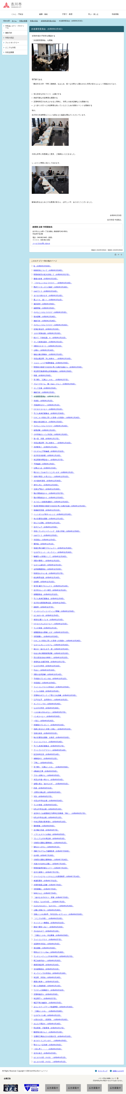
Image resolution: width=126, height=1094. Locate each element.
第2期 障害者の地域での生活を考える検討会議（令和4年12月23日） (60, 506)
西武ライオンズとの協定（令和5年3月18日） (51, 287)
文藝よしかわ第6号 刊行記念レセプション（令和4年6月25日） (58, 914)
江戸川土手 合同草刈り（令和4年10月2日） (51, 700)
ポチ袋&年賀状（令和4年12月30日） (48, 481)
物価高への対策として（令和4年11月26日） (51, 556)
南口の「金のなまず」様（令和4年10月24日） (52, 649)
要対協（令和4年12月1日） (44, 544)
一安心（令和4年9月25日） (44, 721)
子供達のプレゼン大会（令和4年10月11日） (51, 679)
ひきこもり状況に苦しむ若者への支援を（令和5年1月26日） (57, 418)
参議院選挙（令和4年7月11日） (46, 881)
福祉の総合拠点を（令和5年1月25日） (48, 422)
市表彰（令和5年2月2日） (44, 401)
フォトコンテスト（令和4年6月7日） (48, 939)
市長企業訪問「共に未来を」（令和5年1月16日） (53, 443)
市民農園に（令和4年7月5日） (45, 889)
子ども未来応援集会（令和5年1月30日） (49, 413)
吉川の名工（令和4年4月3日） (45, 1053)
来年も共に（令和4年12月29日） (46, 485)
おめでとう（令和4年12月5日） (46, 535)
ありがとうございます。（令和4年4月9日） (51, 1041)
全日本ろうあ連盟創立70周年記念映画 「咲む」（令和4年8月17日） (60, 813)
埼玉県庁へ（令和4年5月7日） (45, 998)
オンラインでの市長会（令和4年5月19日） (50, 973)
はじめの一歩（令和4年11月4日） (47, 615)
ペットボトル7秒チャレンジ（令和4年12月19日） (53, 514)
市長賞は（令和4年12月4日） (45, 540)
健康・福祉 (43, 14)
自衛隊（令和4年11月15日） (44, 582)
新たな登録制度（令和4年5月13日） (48, 986)
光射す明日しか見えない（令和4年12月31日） (52, 476)
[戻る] (118, 254)
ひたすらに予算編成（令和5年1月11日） (49, 451)
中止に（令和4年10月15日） (45, 670)
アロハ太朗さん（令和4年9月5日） (47, 775)
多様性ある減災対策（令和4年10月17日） (50, 662)
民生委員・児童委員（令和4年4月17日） (49, 1028)
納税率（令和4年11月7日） (44, 607)
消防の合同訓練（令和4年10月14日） (48, 674)
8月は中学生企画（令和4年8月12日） (48, 817)
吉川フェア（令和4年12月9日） (46, 527)
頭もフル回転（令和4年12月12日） (47, 523)
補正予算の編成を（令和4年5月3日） (48, 1003)
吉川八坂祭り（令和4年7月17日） (47, 872)
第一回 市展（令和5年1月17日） (47, 439)
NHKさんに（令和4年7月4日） (45, 893)
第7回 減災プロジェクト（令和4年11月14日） (51, 586)
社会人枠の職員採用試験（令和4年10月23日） (52, 653)
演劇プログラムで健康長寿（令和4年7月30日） (52, 851)
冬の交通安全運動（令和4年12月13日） (49, 519)
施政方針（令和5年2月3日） (44, 392)
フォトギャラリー (12, 43)
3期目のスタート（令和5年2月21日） (48, 346)
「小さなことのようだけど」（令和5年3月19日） (53, 283)
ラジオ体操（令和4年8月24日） (46, 805)
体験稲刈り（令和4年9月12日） (46, 758)
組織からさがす (118, 1071)
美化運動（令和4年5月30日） (45, 948)
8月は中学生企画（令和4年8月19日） (48, 809)
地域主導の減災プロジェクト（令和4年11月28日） (53, 548)
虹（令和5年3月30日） (42, 266)
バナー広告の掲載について (107, 1078)
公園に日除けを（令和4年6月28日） (48, 910)
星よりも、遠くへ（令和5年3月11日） (48, 300)
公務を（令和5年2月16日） (44, 350)
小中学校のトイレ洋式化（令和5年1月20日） (51, 434)
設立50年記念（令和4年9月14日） (47, 754)
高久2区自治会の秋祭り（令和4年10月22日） (51, 657)
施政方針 (8, 33)
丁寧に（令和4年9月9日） (44, 763)
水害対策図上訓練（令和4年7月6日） (48, 885)
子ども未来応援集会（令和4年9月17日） (49, 746)
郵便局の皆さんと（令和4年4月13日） (48, 1032)
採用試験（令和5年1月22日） (45, 430)
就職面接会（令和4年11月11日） (46, 594)
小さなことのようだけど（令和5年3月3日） (51, 312)
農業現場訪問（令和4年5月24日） (47, 965)
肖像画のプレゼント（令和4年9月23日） (49, 725)
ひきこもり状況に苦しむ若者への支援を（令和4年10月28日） (58, 641)
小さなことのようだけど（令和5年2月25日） (51, 325)
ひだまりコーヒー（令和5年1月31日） (48, 409)
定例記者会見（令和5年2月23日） (47, 329)
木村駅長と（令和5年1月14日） (46, 447)
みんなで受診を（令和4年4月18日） (48, 1024)
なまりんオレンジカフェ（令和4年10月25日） (52, 645)
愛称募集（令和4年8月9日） (44, 826)
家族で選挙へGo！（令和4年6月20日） (49, 927)
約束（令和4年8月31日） (43, 788)
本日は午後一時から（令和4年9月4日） (49, 780)
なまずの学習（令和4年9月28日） (47, 708)
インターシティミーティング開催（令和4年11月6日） (54, 611)
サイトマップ (102, 1071)
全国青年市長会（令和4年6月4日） (47, 944)
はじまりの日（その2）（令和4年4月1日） (50, 1057)
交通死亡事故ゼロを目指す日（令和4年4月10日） (53, 1036)
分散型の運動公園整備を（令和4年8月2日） (51, 843)
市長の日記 (34, 21)
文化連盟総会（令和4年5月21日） (47, 969)
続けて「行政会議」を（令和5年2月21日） (50, 338)
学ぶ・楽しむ (93, 14)
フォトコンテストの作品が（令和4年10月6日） (52, 687)
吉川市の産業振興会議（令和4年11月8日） (50, 603)
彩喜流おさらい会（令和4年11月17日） (49, 573)
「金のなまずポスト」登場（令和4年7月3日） (51, 897)
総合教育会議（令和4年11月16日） (47, 577)
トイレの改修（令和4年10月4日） (47, 691)
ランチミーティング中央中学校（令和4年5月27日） (54, 956)
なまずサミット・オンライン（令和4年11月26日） (53, 552)
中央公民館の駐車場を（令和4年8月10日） (50, 822)
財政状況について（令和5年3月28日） (48, 270)
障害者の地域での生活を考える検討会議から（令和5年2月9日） (58, 367)
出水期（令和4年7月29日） (44, 855)
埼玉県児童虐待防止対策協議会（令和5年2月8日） (53, 371)
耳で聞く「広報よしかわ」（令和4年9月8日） (51, 767)
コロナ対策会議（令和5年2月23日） (48, 333)
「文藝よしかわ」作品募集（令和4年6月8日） (51, 935)
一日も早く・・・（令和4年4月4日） (48, 1049)
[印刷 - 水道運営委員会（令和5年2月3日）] (115, 254)
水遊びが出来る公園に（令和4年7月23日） (50, 864)
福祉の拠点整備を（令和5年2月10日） (48, 354)
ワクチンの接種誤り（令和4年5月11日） (49, 990)
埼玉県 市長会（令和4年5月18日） (48, 977)
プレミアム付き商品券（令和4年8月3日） (50, 838)
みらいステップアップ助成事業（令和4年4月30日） (54, 1007)
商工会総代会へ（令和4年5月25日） (48, 961)
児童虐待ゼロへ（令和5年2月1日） (47, 405)
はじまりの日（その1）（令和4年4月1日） (50, 1062)
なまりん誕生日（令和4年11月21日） (48, 565)
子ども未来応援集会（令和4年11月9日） (49, 599)
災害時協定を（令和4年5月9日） (46, 994)
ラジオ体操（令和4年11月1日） (46, 628)
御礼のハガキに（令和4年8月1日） (47, 847)
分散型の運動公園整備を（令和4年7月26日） (51, 860)
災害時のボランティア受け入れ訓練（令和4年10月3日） (55, 695)
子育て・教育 (67, 14)
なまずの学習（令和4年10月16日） (47, 666)
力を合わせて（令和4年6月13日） (47, 931)
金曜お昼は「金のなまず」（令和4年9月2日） (51, 784)
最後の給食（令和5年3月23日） (46, 279)
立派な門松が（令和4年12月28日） (47, 489)
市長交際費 (9, 52)
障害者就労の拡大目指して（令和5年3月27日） (52, 274)
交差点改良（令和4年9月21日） (46, 733)
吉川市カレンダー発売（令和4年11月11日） (50, 590)
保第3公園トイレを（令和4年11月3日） (49, 620)
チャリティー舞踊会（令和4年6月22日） (49, 923)
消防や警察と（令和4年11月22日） (47, 561)
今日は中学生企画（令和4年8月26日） (48, 801)
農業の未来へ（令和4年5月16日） (47, 982)
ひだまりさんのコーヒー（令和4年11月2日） (51, 624)
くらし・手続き (17, 14)
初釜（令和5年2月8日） (43, 375)
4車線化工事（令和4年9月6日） (46, 771)
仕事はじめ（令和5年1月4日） (45, 468)
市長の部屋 (23, 21)
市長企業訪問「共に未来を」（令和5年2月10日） (53, 359)
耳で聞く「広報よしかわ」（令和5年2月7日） (51, 380)
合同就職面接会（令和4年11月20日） (48, 569)
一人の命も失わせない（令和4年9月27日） (50, 712)
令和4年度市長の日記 (48, 21)
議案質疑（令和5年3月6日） (44, 308)
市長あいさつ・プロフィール (14, 27)
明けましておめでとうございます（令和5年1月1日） (54, 472)
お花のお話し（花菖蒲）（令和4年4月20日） (51, 1019)
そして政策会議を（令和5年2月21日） (48, 342)
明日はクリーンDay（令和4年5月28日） (49, 952)
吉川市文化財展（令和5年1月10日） (48, 455)
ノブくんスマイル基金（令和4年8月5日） (50, 834)
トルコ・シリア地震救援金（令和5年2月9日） (51, 363)
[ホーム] (13, 5)
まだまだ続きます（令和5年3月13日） (48, 295)
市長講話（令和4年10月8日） (45, 683)
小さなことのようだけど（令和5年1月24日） (51, 426)
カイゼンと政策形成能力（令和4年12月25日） (52, 502)
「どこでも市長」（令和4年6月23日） (48, 918)
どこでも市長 (10, 48)
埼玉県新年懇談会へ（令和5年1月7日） (49, 460)
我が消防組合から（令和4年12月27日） (49, 493)
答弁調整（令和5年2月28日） (45, 317)
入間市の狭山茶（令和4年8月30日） (48, 792)
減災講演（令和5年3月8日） (44, 304)
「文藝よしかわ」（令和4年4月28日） (48, 1011)
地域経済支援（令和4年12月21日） (47, 510)
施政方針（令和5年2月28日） (45, 321)
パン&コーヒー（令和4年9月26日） (47, 716)
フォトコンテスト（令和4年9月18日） (48, 742)
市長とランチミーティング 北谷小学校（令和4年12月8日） (57, 531)
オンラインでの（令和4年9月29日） (48, 704)
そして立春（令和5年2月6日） (45, 388)
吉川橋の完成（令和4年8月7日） (46, 830)
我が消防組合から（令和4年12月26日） (49, 498)
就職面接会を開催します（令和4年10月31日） (52, 632)
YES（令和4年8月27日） (43, 796)
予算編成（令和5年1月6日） (44, 464)
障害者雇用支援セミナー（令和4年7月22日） (51, 868)
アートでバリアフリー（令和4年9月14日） (50, 750)
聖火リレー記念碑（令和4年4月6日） (48, 1045)
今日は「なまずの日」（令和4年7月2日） (50, 902)
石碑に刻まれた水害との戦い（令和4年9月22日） (53, 729)
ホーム (14, 21)
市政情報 (115, 14)
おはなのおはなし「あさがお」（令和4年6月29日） (54, 906)
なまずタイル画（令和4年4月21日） (48, 1015)
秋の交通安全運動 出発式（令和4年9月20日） (52, 737)
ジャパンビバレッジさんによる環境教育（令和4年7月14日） (57, 876)
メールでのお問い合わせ (41, 243)
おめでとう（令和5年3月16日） (46, 291)
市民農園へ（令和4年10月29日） (46, 636)
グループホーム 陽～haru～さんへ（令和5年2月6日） (55, 384)
